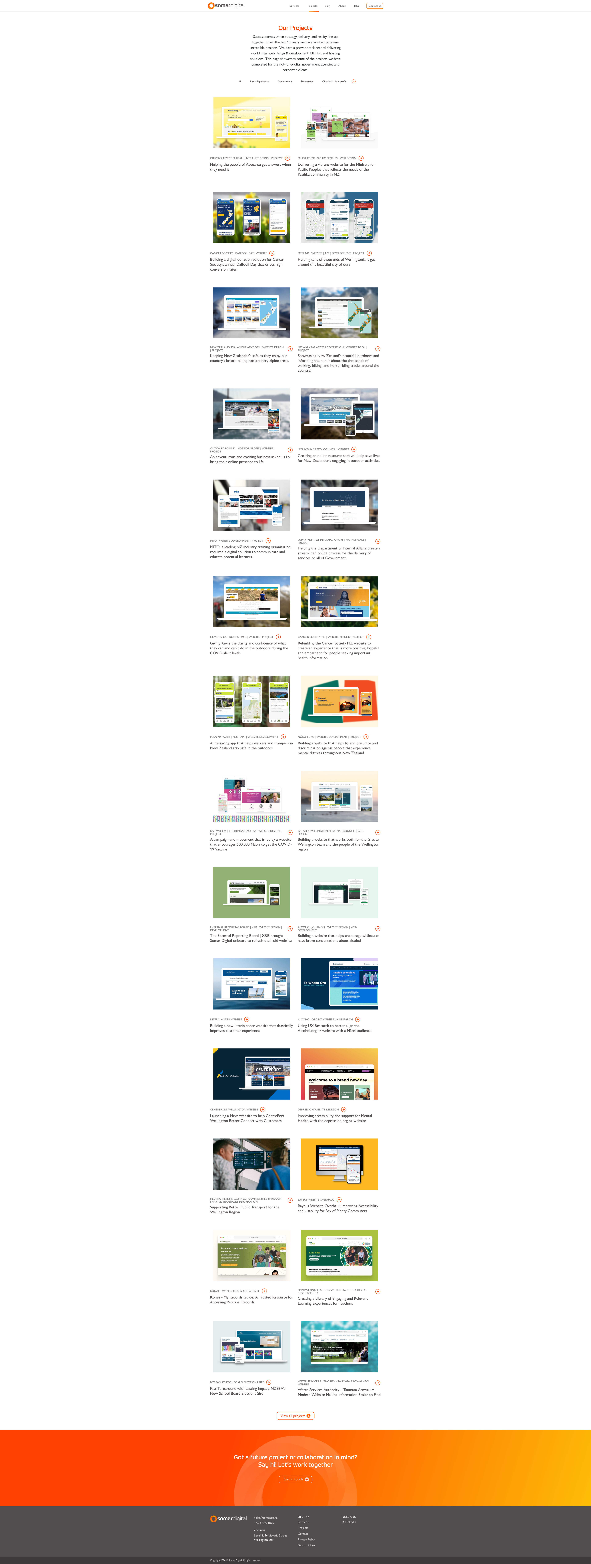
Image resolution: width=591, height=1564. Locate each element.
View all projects (293, 1415)
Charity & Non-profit (334, 81)
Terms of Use (306, 1545)
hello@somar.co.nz (265, 1517)
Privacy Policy (306, 1539)
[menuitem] (294, 6)
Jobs (356, 5)
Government (285, 81)
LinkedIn (350, 1522)
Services (294, 6)
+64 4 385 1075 (264, 1523)
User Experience (259, 81)
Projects (312, 5)
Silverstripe (307, 81)
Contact (303, 1533)
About (342, 6)
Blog (327, 5)
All (239, 81)
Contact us (375, 6)
